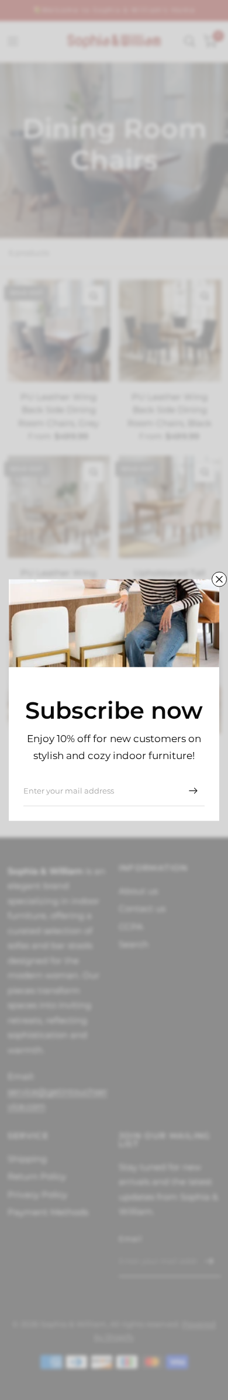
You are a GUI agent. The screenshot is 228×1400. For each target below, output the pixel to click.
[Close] (219, 579)
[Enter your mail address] (193, 790)
